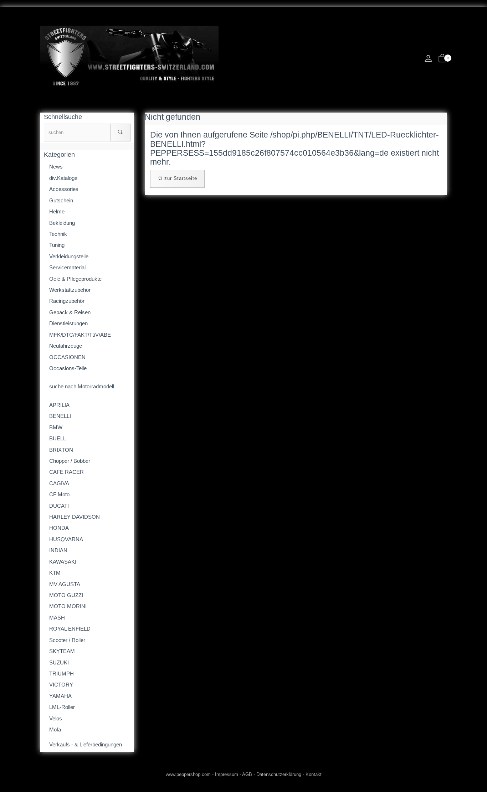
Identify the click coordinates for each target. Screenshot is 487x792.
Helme (57, 211)
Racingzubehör (66, 301)
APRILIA (59, 405)
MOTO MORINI (68, 606)
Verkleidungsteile (68, 256)
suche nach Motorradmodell (81, 386)
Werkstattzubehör (70, 290)
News (56, 167)
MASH (57, 618)
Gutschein (61, 200)
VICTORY (61, 685)
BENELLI (60, 416)
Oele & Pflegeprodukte (75, 279)
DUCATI (59, 506)
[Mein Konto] (428, 60)
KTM (55, 573)
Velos (55, 718)
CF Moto (59, 494)
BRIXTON (61, 450)
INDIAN (58, 550)
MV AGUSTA (64, 584)
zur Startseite (180, 178)
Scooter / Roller (67, 640)
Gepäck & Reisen (70, 312)
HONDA (59, 528)
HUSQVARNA (66, 539)
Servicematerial (67, 267)
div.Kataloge (63, 178)
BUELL (57, 438)
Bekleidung (62, 223)
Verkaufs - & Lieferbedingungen (85, 744)
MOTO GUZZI (66, 595)
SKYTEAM (62, 651)
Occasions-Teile (68, 368)
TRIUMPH (61, 674)
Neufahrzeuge (65, 346)
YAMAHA (60, 696)
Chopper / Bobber (69, 461)
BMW (55, 427)
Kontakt (314, 774)
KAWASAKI (62, 562)
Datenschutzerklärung (278, 774)
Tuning (57, 245)
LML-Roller (62, 707)
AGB (247, 774)
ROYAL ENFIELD (70, 629)
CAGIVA (59, 483)
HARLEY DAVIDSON (74, 517)
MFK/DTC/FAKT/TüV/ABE (80, 335)
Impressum (226, 774)
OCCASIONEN (67, 357)
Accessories (63, 189)
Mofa (55, 729)
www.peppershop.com (188, 774)
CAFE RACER (66, 472)
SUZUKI (59, 662)
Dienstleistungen (68, 323)
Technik (58, 234)
